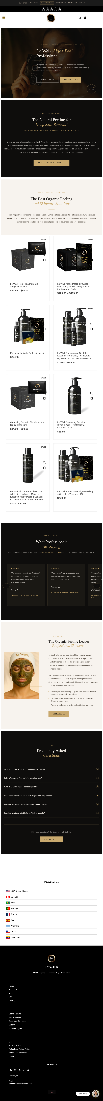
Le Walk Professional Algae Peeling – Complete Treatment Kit (75, 492)
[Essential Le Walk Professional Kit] (44, 324)
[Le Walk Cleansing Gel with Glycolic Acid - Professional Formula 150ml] (91, 393)
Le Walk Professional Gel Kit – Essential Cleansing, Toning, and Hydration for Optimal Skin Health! (74, 356)
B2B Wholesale (71, 79)
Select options (44, 260)
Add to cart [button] (44, 329)
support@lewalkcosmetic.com (20, 1083)
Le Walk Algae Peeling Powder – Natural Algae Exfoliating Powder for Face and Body (73, 287)
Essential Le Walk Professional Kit (27, 353)
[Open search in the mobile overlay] (80, 18)
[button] (3, 18)
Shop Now (59, 714)
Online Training (47, 79)
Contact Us (51, 839)
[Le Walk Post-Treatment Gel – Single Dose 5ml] (44, 255)
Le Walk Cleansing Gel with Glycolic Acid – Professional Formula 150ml (71, 425)
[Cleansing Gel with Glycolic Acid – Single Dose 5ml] (44, 393)
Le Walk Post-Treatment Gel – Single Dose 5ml (25, 285)
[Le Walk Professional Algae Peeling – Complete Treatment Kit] (91, 462)
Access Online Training (51, 163)
